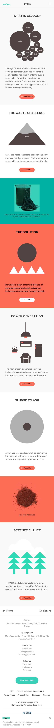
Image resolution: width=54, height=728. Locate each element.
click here (13, 722)
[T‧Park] (6, 3)
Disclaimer (36, 695)
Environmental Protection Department (27, 705)
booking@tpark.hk (27, 654)
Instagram (27, 667)
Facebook (27, 664)
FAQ (11, 691)
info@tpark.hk (27, 652)
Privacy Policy (23, 695)
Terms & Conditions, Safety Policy (30, 691)
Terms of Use (9, 695)
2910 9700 (27, 649)
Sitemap (46, 695)
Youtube (27, 670)
